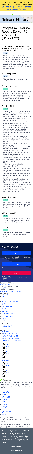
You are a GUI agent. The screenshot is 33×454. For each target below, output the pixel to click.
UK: (10, 335)
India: (11, 337)
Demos (16, 253)
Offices (4, 401)
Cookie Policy (5, 439)
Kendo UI (3, 288)
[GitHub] (4, 355)
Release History (7, 306)
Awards (4, 394)
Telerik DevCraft (5, 284)
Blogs (3, 310)
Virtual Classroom (7, 316)
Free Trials (5, 295)
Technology (5, 392)
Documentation (7, 305)
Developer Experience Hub (10, 301)
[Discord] (4, 357)
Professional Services (8, 313)
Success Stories (7, 325)
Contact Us (5, 332)
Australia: (12, 340)
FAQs (3, 320)
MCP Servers (4, 291)
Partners (4, 315)
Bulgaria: (11, 338)
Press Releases (6, 396)
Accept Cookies (16, 446)
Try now (16, 273)
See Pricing (16, 264)
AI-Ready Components (16, 291)
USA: (10, 333)
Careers (4, 399)
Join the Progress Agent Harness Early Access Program (16, 8)
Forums (4, 308)
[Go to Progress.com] (5, 381)
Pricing (4, 296)
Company (5, 391)
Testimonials (6, 326)
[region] (16, 441)
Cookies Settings (16, 450)
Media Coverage (7, 398)
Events (4, 318)
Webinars (5, 311)
